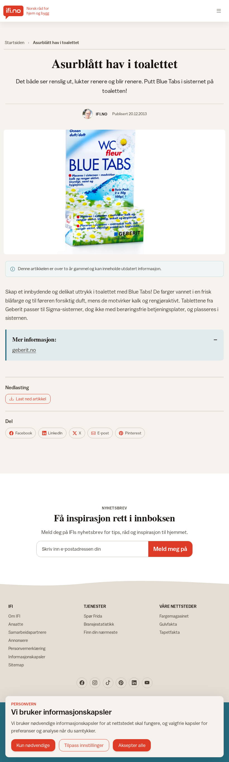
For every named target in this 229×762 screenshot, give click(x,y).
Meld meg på (170, 548)
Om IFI (14, 616)
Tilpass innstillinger (84, 745)
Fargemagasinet (174, 616)
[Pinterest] (121, 683)
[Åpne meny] (219, 11)
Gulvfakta (168, 624)
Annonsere (18, 640)
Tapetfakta (169, 632)
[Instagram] (95, 683)
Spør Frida (93, 616)
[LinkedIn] (134, 683)
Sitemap (16, 664)
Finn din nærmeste (101, 632)
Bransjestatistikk (99, 624)
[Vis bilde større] (115, 192)
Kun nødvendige (33, 745)
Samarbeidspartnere (27, 632)
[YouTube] (147, 683)
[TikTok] (108, 683)
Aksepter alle (131, 745)
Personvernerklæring (27, 648)
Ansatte (15, 624)
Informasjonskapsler (26, 656)
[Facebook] (82, 683)
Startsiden (14, 42)
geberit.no (24, 350)
